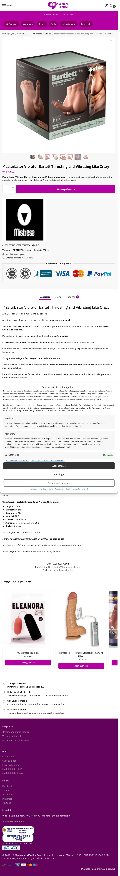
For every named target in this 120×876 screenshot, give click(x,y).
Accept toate (59, 465)
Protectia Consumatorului (15, 740)
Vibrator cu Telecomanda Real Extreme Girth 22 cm (81, 654)
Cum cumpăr (9, 760)
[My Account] (106, 5)
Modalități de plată (12, 769)
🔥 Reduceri (11, 24)
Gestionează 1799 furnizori (17, 460)
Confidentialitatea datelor (15, 731)
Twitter (6, 790)
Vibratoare (28, 24)
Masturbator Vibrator (62, 570)
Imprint (85, 489)
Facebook (7, 786)
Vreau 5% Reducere (13, 821)
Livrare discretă (10, 764)
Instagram (7, 794)
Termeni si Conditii (12, 736)
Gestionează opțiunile (59, 483)
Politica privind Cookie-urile (41, 489)
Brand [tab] (58, 296)
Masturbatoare (68, 24)
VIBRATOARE (23, 33)
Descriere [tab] (45, 296)
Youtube (6, 802)
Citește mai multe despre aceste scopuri (48, 460)
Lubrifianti (85, 24)
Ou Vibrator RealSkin (28, 652)
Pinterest (7, 798)
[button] (111, 5)
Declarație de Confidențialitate (67, 489)
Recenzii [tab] (72, 296)
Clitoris (42, 24)
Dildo (53, 24)
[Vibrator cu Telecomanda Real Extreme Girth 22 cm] (81, 618)
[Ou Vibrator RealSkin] (28, 618)
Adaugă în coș (66, 189)
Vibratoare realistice (41, 33)
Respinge (59, 474)
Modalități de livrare (12, 773)
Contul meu (8, 756)
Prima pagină (8, 33)
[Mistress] (24, 220)
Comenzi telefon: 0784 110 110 (58, 14)
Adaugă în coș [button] (28, 662)
